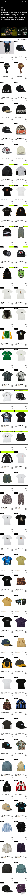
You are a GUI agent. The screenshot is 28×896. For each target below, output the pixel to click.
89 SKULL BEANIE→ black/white (5, 97)
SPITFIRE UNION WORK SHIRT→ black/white (19, 179)
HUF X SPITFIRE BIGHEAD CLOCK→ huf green (19, 281)
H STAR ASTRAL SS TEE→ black (5, 589)
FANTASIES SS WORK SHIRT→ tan (5, 610)
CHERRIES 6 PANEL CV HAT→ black (19, 97)
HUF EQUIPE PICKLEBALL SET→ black (19, 610)
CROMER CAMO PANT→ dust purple (19, 507)
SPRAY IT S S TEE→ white (19, 302)
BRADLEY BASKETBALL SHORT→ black (5, 322)
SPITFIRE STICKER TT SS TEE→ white (19, 199)
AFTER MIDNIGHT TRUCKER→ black (5, 753)
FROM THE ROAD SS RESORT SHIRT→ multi (19, 753)
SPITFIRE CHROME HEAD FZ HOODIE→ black (5, 281)
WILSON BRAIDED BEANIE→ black (5, 76)
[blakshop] (7, 1)
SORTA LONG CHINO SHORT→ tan (19, 651)
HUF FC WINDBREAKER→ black (5, 466)
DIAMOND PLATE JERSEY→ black (5, 425)
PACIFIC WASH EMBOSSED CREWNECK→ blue (5, 774)
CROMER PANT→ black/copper (5, 56)
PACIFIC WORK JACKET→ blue (19, 876)
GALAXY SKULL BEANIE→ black (19, 117)
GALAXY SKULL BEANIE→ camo (19, 138)
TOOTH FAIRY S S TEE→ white (19, 322)
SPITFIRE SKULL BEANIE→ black (5, 240)
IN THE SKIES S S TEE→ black (19, 343)
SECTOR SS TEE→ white (5, 692)
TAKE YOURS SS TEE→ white (5, 528)
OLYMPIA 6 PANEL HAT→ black (5, 117)
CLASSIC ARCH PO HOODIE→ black (5, 794)
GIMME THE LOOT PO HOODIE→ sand (19, 774)
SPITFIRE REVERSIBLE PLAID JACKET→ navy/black (5, 179)
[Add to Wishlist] (11, 57)
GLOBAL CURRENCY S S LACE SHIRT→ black (5, 384)
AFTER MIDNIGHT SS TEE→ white (19, 466)
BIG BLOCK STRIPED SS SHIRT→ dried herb (19, 569)
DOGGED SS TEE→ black (19, 528)
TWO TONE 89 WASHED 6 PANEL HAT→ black (19, 671)
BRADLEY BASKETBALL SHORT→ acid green (5, 343)
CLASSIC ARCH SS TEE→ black (5, 630)
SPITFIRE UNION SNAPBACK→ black (19, 261)
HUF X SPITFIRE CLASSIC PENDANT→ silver (5, 261)
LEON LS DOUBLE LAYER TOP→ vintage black (5, 733)
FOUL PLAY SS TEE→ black (19, 425)
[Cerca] (15, 1)
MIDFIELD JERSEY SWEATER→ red (19, 794)
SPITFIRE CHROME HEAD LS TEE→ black (19, 220)
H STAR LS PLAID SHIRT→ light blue (5, 835)
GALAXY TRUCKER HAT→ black (5, 138)
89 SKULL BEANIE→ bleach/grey (19, 158)
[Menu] (2, 1)
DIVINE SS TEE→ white (5, 548)
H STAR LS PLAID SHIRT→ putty (5, 856)
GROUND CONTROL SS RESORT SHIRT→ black (19, 815)
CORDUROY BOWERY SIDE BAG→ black (19, 835)
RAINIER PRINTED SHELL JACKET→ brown (5, 712)
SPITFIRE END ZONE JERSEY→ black (5, 220)
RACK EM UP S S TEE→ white (5, 302)
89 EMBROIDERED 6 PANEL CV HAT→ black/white (19, 733)
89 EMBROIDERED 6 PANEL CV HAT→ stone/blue (5, 815)
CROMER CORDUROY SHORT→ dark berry (19, 856)
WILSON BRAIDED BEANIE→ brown (19, 76)
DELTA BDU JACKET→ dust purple (5, 507)
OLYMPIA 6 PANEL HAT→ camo (5, 158)
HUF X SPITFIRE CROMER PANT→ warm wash (19, 240)
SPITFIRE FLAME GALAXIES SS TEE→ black (5, 199)
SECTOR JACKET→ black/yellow (5, 671)
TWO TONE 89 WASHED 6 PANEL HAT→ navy (5, 651)
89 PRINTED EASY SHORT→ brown (19, 589)
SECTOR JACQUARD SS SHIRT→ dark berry (19, 630)
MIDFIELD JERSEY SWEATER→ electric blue (19, 712)
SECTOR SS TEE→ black (19, 692)
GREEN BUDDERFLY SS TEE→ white (19, 548)
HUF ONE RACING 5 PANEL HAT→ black (19, 56)
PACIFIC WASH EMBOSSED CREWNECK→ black (5, 876)
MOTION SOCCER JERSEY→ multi (5, 569)
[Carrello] (24, 1)
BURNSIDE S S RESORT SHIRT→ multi (19, 384)
